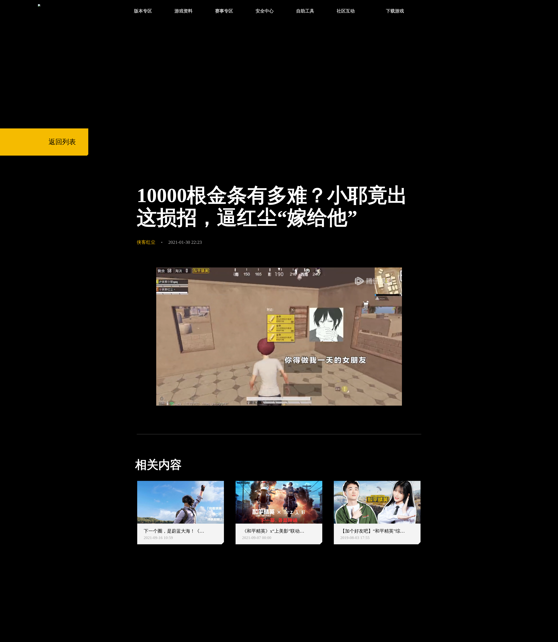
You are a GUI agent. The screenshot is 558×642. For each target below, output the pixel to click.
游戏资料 (184, 11)
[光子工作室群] (129, 598)
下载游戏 (395, 11)
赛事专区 (224, 11)
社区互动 (346, 11)
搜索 (433, 11)
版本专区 (143, 11)
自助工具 (305, 11)
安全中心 (265, 11)
